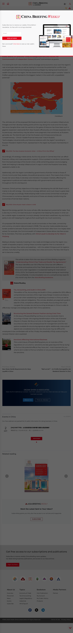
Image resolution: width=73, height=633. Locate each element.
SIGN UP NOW (12, 38)
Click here (16, 44)
